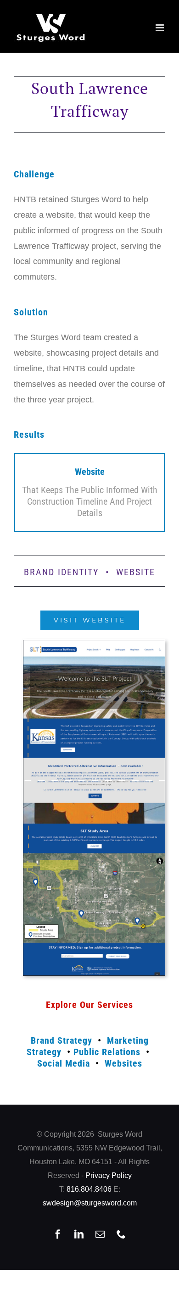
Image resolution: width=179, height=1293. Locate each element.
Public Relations (106, 1051)
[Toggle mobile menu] (160, 28)
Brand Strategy (61, 1040)
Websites (123, 1063)
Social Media (63, 1063)
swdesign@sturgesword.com (90, 1203)
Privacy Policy (108, 1175)
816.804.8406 (89, 1189)
